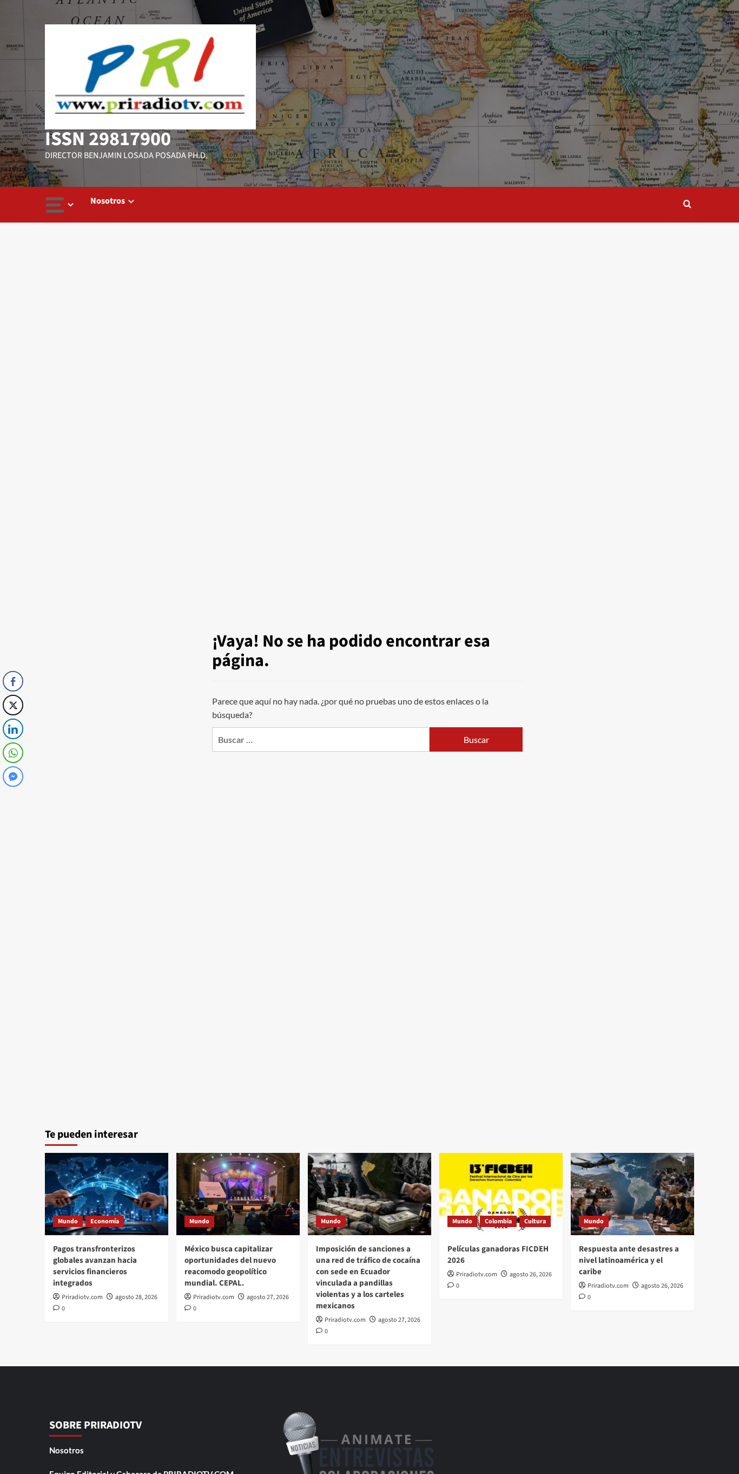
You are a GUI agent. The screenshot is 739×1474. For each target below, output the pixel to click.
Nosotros (107, 201)
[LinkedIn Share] (13, 729)
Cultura (535, 1221)
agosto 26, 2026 (531, 1274)
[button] (687, 204)
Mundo (68, 1221)
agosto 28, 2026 (136, 1297)
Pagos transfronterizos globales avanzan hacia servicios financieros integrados (95, 1266)
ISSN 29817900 (108, 139)
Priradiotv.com (82, 1297)
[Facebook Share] (13, 681)
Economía (104, 1221)
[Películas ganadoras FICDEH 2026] (501, 1194)
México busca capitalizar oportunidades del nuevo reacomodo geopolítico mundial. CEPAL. (230, 1266)
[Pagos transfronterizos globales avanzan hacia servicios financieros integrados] (106, 1194)
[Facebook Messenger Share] (13, 776)
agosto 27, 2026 (268, 1297)
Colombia (498, 1221)
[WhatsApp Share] (13, 752)
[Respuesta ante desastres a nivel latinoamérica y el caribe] (632, 1194)
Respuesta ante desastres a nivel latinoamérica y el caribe (629, 1260)
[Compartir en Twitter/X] (13, 705)
